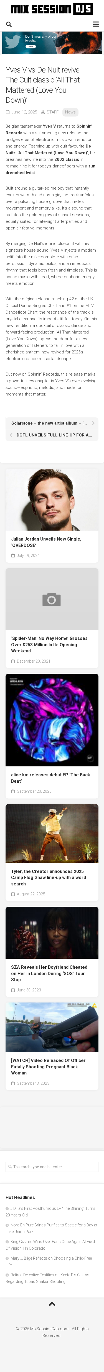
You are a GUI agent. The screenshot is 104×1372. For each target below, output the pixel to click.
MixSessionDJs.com (49, 1328)
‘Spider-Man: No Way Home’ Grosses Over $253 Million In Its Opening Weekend (49, 644)
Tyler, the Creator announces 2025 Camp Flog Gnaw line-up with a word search (48, 878)
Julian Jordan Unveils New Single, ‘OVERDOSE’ (46, 542)
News (70, 112)
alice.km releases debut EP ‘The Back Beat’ (50, 778)
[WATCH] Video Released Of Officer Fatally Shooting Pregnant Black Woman (48, 1067)
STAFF (53, 112)
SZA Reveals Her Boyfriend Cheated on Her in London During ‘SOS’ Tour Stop (49, 973)
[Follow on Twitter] (52, 43)
